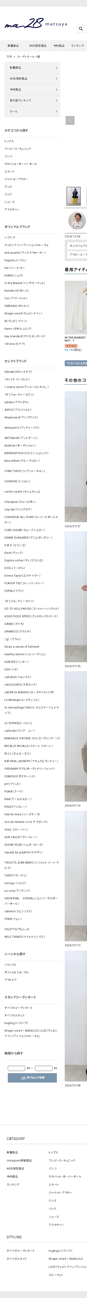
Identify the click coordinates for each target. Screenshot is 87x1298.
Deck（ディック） (13, 552)
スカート (9, 171)
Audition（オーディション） (20, 445)
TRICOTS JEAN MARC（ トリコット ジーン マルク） (31, 865)
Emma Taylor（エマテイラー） (22, 575)
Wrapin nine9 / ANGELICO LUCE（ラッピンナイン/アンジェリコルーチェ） (31, 1033)
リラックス (10, 964)
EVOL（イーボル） (14, 568)
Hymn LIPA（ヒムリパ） (18, 328)
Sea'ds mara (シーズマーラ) (22, 814)
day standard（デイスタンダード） (25, 336)
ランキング (77, 45)
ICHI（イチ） (11, 669)
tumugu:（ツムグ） (15, 883)
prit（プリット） (12, 784)
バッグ (8, 194)
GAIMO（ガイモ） (14, 624)
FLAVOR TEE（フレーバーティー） (24, 583)
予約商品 (58, 45)
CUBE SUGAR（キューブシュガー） (25, 530)
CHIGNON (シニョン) (17, 481)
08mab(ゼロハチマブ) (18, 371)
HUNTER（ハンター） (16, 662)
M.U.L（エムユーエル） (17, 753)
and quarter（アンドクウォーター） (25, 252)
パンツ (8, 156)
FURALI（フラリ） (14, 590)
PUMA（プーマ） (13, 791)
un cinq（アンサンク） (17, 890)
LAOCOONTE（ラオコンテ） (20, 684)
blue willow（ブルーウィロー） (22, 460)
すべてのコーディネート (18, 1007)
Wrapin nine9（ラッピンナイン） (23, 313)
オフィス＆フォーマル (16, 972)
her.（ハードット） (14, 268)
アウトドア (10, 980)
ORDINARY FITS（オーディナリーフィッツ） (29, 768)
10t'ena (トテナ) (14, 344)
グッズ (8, 186)
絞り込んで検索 (33, 1078)
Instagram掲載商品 (19, 1160)
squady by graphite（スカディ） (23, 852)
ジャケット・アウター (16, 179)
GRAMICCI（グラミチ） (17, 631)
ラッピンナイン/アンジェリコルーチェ (26, 245)
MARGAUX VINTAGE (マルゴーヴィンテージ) (32, 738)
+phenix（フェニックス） (18, 911)
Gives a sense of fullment (21, 646)
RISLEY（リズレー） (15, 806)
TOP (9, 56)
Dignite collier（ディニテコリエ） (24, 560)
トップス (9, 141)
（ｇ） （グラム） (12, 639)
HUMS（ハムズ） (13, 275)
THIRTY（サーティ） (15, 875)
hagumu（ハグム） (15, 260)
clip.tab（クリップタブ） (18, 509)
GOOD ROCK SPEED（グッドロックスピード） (31, 616)
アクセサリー (12, 209)
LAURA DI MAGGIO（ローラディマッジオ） (29, 692)
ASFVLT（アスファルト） (18, 409)
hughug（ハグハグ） (16, 1023)
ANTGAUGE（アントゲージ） (21, 438)
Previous (70, 120)
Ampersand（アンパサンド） (21, 417)
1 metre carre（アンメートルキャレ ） (26, 387)
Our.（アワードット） (15, 298)
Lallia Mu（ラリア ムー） (19, 730)
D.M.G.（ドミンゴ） (15, 545)
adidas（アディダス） (16, 402)
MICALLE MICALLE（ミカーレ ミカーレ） (28, 746)
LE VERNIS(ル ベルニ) (18, 723)
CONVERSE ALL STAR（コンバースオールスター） (31, 520)
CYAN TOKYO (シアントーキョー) (24, 471)
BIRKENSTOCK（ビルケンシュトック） (26, 453)
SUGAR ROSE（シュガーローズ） (23, 844)
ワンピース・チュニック (17, 148)
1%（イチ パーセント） (17, 379)
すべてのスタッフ (14, 1015)
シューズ (9, 202)
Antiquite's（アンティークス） (22, 427)
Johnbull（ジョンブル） (17, 677)
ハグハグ (9, 237)
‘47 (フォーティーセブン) (19, 394)
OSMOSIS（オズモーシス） (20, 776)
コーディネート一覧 (28, 56)
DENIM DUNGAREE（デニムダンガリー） (28, 537)
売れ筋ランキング (20, 100)
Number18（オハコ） (16, 290)
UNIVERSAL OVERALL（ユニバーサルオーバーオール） (31, 901)
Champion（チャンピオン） (20, 502)
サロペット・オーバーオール (20, 164)
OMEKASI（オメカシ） (17, 306)
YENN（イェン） (13, 919)
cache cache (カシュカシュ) (22, 491)
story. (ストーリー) (15, 829)
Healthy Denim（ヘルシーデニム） (25, 654)
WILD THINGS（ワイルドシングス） (25, 936)
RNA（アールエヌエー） (18, 799)
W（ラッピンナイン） (15, 321)
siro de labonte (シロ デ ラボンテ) (26, 822)
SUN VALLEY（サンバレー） (20, 837)
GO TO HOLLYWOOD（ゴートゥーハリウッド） (31, 608)
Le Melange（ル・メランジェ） (21, 700)
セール (14, 111)
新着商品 (13, 45)
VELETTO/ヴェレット (17, 929)
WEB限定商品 (38, 45)
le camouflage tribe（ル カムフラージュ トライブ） (31, 710)
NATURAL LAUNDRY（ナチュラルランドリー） (31, 761)
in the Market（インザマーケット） (25, 283)
